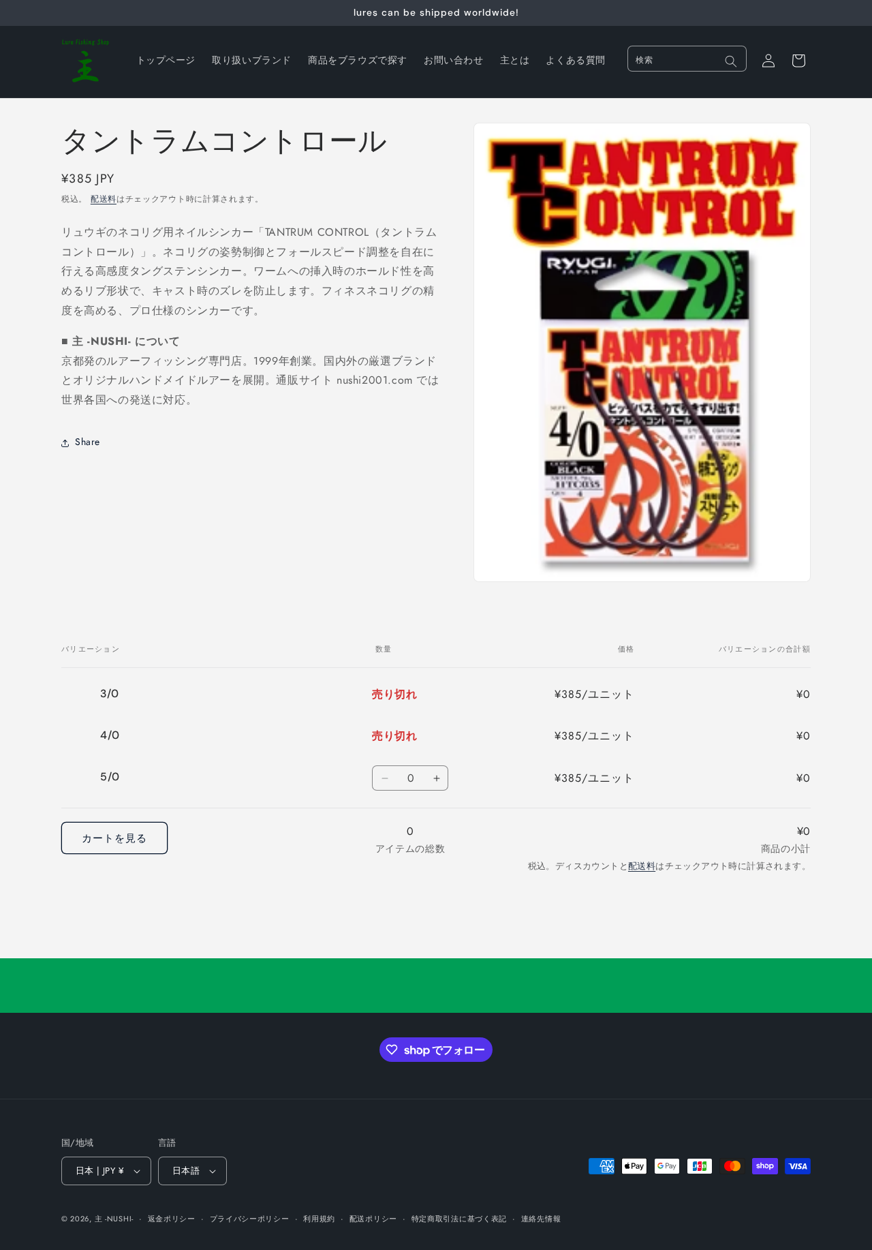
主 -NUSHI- (114, 1218)
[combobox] (687, 58)
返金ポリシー (172, 1218)
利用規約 (319, 1218)
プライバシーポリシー (250, 1218)
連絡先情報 (541, 1218)
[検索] (731, 61)
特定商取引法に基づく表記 (459, 1218)
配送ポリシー (373, 1218)
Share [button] (87, 442)
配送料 (103, 199)
